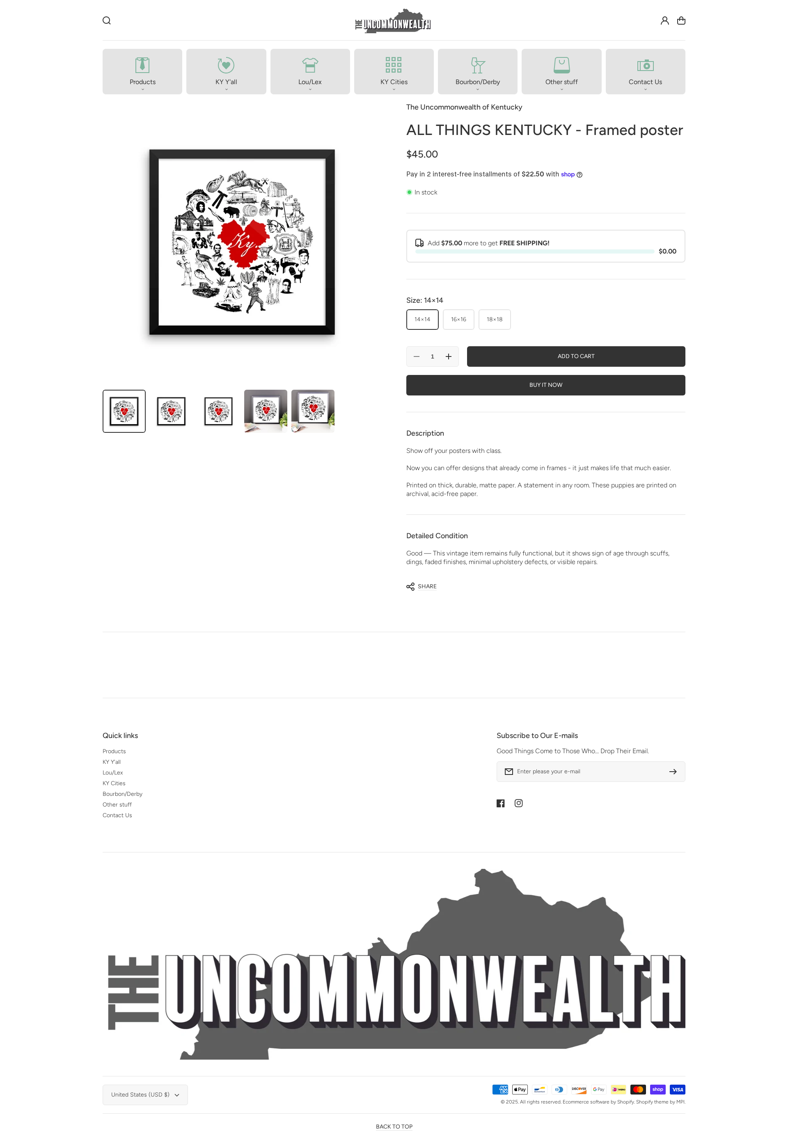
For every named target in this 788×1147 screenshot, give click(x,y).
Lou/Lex (113, 772)
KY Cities (114, 783)
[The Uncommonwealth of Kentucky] (392, 20)
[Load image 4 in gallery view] (265, 411)
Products (114, 751)
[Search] (106, 20)
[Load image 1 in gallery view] (124, 411)
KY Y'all (112, 762)
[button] (142, 71)
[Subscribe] (675, 771)
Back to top (394, 1126)
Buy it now (545, 385)
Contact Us (117, 815)
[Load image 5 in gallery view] (312, 411)
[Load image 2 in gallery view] (171, 411)
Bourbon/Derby (122, 794)
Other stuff (117, 804)
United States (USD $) (140, 1094)
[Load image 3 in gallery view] (218, 411)
